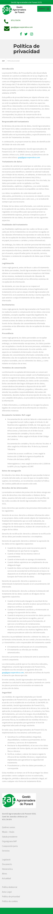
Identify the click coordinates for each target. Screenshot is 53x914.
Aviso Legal (7, 892)
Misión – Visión (8, 832)
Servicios (6, 850)
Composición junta (10, 846)
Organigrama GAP (9, 841)
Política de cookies (10, 901)
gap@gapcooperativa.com (29, 157)
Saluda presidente (9, 836)
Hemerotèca (7, 869)
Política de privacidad (11, 896)
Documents (7, 864)
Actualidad (6, 878)
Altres (4, 873)
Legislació (6, 859)
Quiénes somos (8, 827)
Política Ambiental (9, 887)
